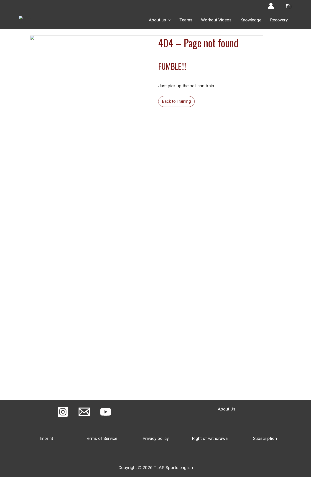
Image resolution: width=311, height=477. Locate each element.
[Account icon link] (271, 6)
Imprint (46, 438)
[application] (168, 20)
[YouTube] (105, 412)
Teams (185, 20)
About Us (226, 409)
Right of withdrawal (210, 438)
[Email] (84, 412)
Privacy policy (156, 438)
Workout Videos (216, 20)
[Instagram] (63, 412)
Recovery (279, 20)
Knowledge (250, 20)
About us (157, 20)
